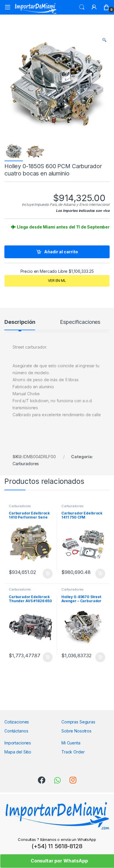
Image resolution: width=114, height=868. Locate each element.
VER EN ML (57, 280)
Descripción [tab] (19, 322)
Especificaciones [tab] (80, 322)
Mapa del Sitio (17, 751)
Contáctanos (16, 730)
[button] (104, 40)
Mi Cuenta (70, 742)
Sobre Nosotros (76, 730)
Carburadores (26, 463)
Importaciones (17, 742)
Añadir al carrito (61, 251)
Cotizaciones (16, 721)
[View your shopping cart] (106, 7)
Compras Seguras (78, 721)
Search (82, 7)
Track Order (72, 751)
